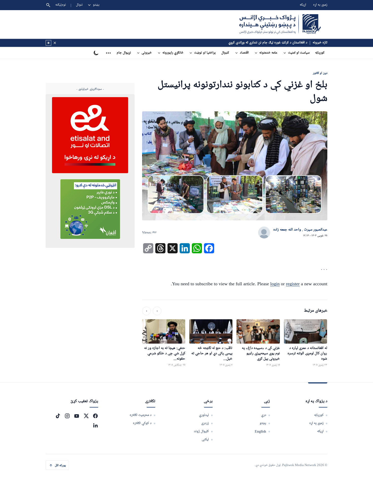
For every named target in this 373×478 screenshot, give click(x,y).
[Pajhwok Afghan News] (280, 24)
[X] (86, 416)
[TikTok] (58, 416)
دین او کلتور (320, 73)
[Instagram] (67, 416)
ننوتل (79, 5)
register (293, 283)
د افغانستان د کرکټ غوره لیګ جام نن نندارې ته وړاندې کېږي (267, 43)
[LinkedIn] (95, 425)
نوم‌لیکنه (60, 5)
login (275, 283)
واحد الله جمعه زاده (287, 230)
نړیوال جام (124, 53)
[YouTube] (76, 416)
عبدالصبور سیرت (315, 230)
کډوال (225, 53)
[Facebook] (95, 416)
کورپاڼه (320, 53)
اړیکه (303, 5)
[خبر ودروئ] (48, 43)
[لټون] (48, 5)
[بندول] (54, 43)
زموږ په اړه (320, 5)
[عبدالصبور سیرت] (264, 233)
